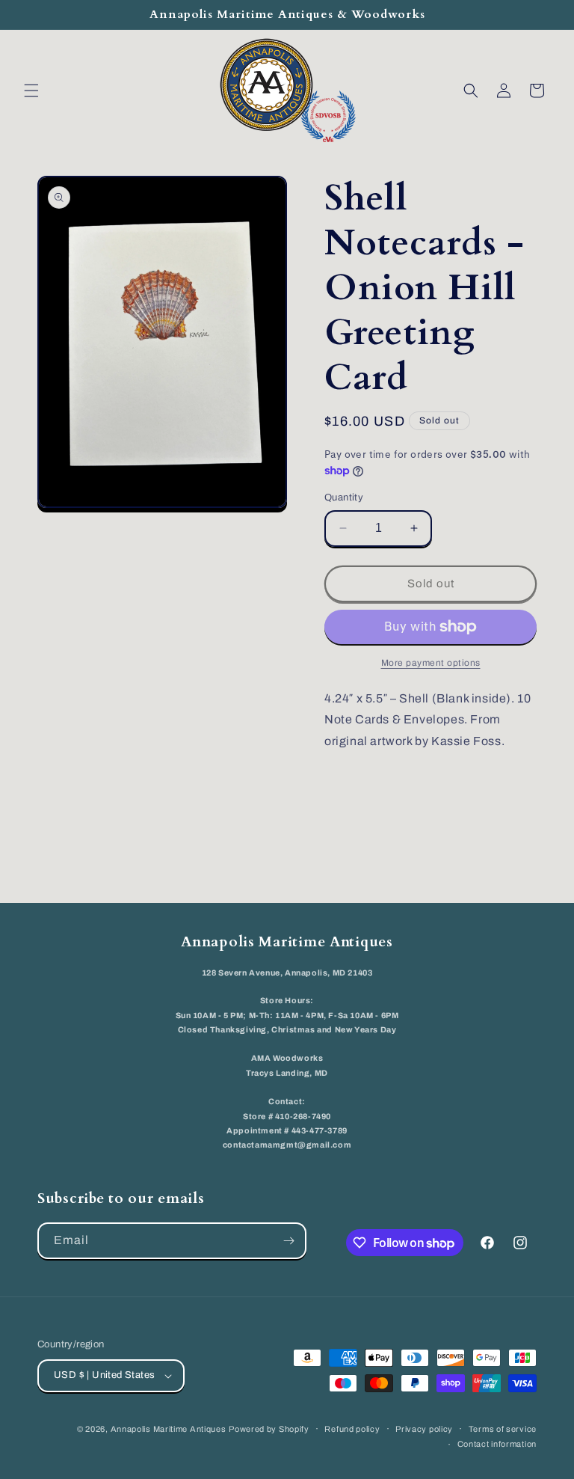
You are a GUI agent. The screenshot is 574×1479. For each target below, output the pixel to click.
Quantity (343, 497)
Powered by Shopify (269, 1428)
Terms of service (503, 1428)
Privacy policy (424, 1428)
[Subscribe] (288, 1240)
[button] (31, 90)
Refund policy (352, 1428)
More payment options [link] (431, 663)
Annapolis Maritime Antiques (168, 1428)
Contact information (497, 1443)
